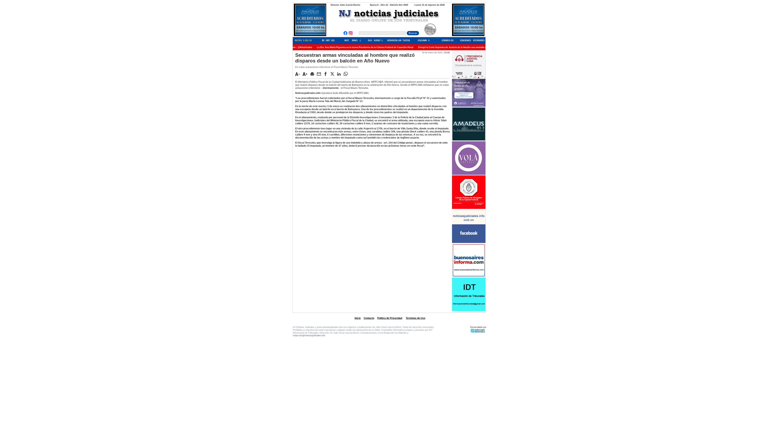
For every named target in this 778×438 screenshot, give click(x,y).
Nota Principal (352, 40)
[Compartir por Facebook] (327, 74)
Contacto (369, 318)
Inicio (358, 318)
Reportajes (328, 40)
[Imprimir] (313, 74)
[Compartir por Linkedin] (340, 74)
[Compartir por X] (333, 74)
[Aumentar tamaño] (306, 74)
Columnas (424, 40)
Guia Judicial (375, 40)
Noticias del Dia (304, 40)
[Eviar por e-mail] (320, 74)
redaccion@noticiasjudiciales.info (309, 335)
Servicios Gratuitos (398, 40)
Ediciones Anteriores (472, 40)
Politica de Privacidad (389, 318)
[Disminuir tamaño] (298, 74)
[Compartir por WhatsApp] (347, 74)
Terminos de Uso (415, 318)
